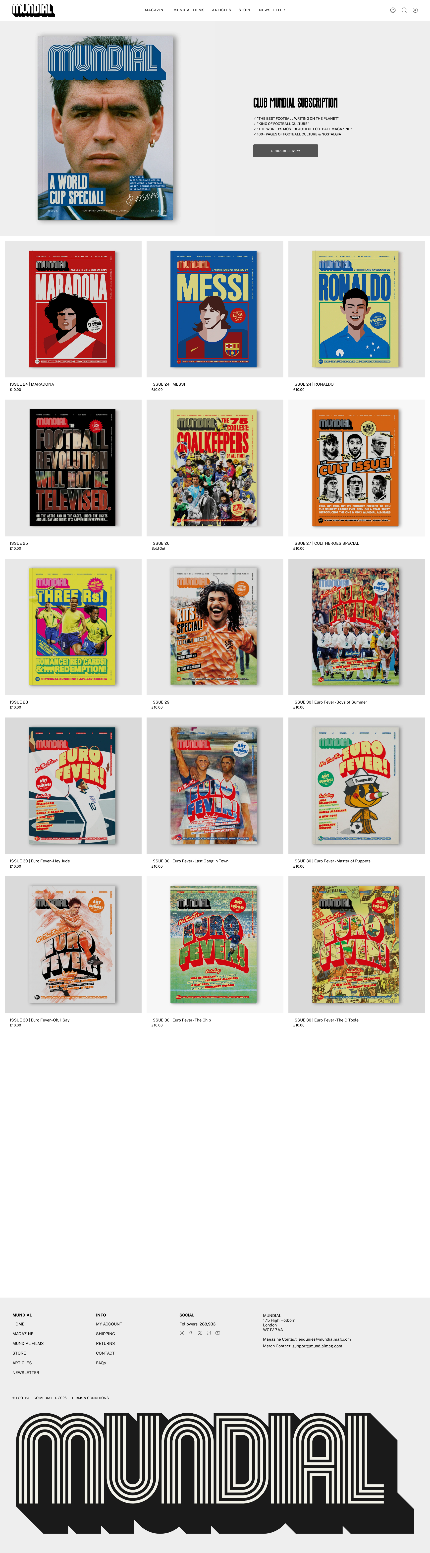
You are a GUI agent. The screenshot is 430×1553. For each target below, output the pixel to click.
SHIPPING (105, 1333)
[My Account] (393, 10)
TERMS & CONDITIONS (90, 1398)
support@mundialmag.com (317, 1346)
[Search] (404, 10)
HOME (18, 1324)
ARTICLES (22, 1363)
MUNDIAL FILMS (28, 1343)
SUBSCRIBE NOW (285, 151)
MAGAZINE (22, 1333)
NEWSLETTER (25, 1372)
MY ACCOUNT (109, 1324)
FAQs (101, 1363)
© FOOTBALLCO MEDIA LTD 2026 (39, 1398)
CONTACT (105, 1353)
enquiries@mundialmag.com (325, 1339)
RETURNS (105, 1343)
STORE (19, 1353)
